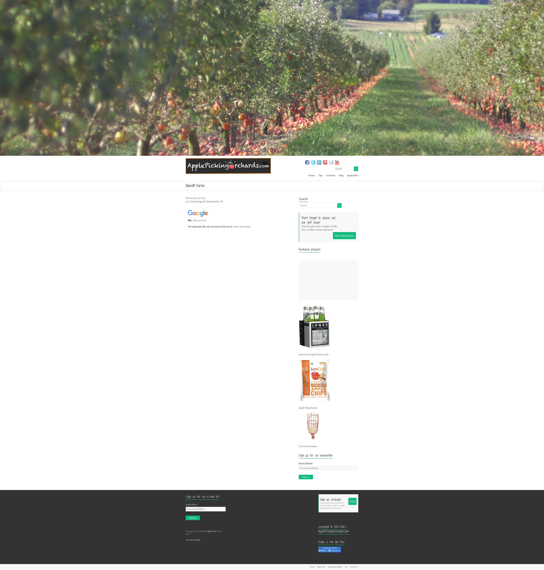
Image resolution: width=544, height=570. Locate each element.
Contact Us (354, 567)
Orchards (330, 175)
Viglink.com (211, 531)
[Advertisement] (328, 280)
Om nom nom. (344, 235)
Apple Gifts (352, 175)
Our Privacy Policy (193, 540)
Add (352, 501)
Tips (320, 175)
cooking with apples (335, 567)
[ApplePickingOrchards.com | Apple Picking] (228, 159)
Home (312, 175)
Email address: (306, 463)
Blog (341, 175)
